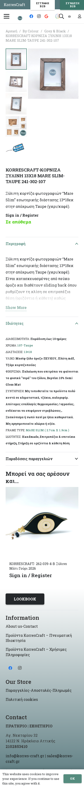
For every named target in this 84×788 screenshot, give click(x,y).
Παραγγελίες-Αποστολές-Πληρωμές (39, 690)
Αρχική (11, 31)
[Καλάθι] (69, 16)
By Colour (31, 31)
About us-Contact (22, 626)
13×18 (28, 352)
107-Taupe (25, 345)
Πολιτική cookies (22, 699)
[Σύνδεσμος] (20, 18)
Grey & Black (55, 31)
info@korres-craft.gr (25, 755)
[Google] (46, 16)
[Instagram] (38, 16)
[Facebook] (31, 16)
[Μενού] (6, 16)
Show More (16, 307)
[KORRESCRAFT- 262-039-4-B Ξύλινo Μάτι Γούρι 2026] (42, 490)
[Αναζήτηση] (61, 16)
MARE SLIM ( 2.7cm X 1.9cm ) (47, 430)
